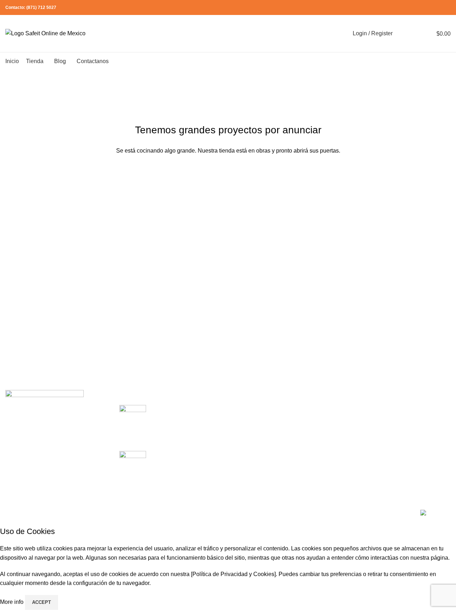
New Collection (404, 422)
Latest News (325, 470)
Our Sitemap (325, 484)
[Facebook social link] (414, 7)
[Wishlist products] (415, 33)
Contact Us (399, 449)
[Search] (402, 33)
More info (12, 602)
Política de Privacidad (336, 409)
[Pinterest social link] (430, 7)
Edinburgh (246, 435)
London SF (247, 422)
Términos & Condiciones (340, 444)
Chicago (244, 462)
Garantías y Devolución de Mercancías (338, 426)
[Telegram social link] (446, 7)
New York (245, 409)
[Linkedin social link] (438, 7)
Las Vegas (246, 475)
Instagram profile (406, 409)
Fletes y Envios (328, 457)
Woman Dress (403, 435)
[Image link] (44, 395)
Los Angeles (249, 449)
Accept (41, 602)
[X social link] (422, 7)
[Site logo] (45, 33)
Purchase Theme (407, 475)
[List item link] (57, 438)
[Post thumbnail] (132, 422)
